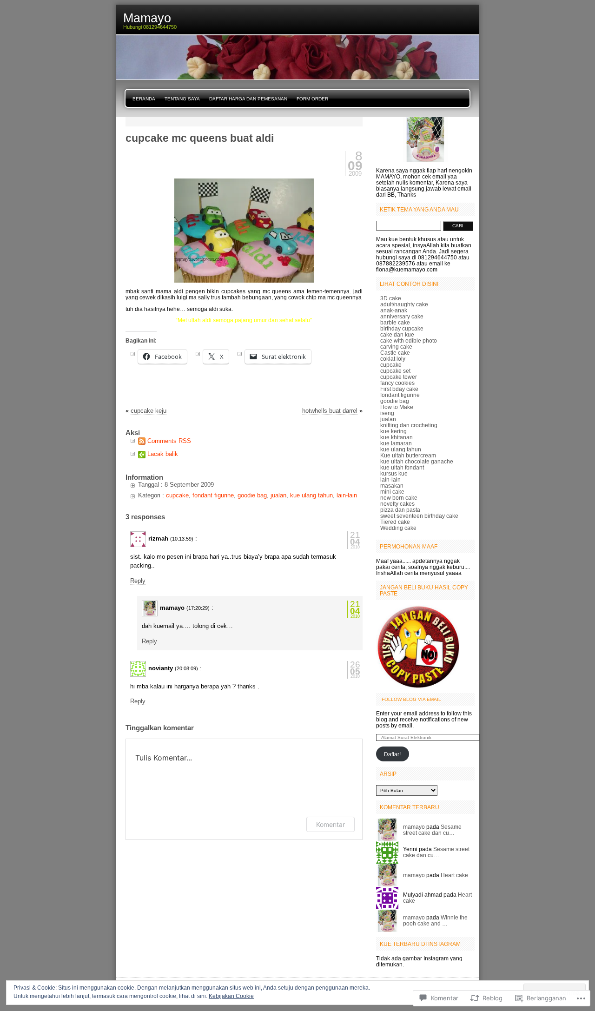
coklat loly (392, 359)
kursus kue (394, 473)
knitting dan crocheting (408, 425)
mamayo (414, 827)
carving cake (396, 347)
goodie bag (252, 495)
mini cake (392, 492)
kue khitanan (396, 437)
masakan (391, 485)
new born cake (398, 498)
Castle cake (395, 353)
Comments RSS (169, 440)
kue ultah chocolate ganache (416, 461)
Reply (137, 580)
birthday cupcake (401, 328)
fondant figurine (213, 495)
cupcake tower (398, 377)
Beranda (143, 98)
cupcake (177, 495)
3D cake (390, 298)
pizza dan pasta (400, 510)
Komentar (330, 824)
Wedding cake (398, 528)
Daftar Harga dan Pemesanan (248, 98)
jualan (278, 495)
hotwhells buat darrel (329, 410)
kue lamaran (396, 443)
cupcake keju (148, 410)
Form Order (312, 98)
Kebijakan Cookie (231, 996)
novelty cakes (397, 504)
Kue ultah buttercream (408, 455)
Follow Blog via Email (411, 699)
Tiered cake (395, 522)
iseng (387, 413)
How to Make (396, 407)
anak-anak (393, 310)
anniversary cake (401, 316)
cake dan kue (397, 334)
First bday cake (399, 389)
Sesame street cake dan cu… (432, 830)
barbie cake (395, 322)
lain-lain (347, 495)
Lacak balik (162, 453)
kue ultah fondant (402, 467)
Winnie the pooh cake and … (435, 920)
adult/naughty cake (404, 304)
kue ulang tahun (311, 495)
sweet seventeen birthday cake (419, 516)
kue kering (393, 431)
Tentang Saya (182, 98)
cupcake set (395, 371)
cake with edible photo (408, 340)
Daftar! (392, 754)
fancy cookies (397, 383)
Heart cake (454, 875)
